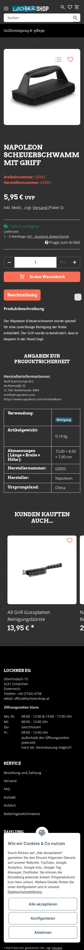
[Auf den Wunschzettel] (70, 60)
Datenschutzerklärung (25, 892)
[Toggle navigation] (6, 7)
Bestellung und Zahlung (22, 772)
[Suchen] (76, 17)
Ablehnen (43, 932)
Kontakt (10, 797)
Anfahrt (10, 805)
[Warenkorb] (76, 7)
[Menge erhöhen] (74, 262)
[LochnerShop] (30, 8)
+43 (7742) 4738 (29, 693)
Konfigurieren (43, 918)
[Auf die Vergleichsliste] (58, 60)
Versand (40, 207)
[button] (62, 7)
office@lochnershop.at (31, 698)
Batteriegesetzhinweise (22, 814)
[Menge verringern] (9, 262)
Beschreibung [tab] (22, 294)
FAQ (7, 789)
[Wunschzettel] (69, 7)
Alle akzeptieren (43, 904)
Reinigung (64, 420)
